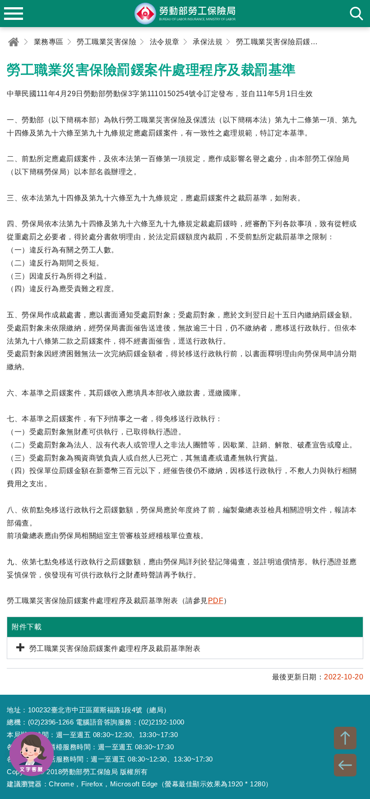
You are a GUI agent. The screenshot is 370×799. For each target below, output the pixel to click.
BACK (345, 765)
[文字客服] (31, 753)
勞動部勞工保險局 (185, 13)
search (356, 13)
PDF (216, 600)
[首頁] (13, 42)
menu (13, 13)
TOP (345, 738)
